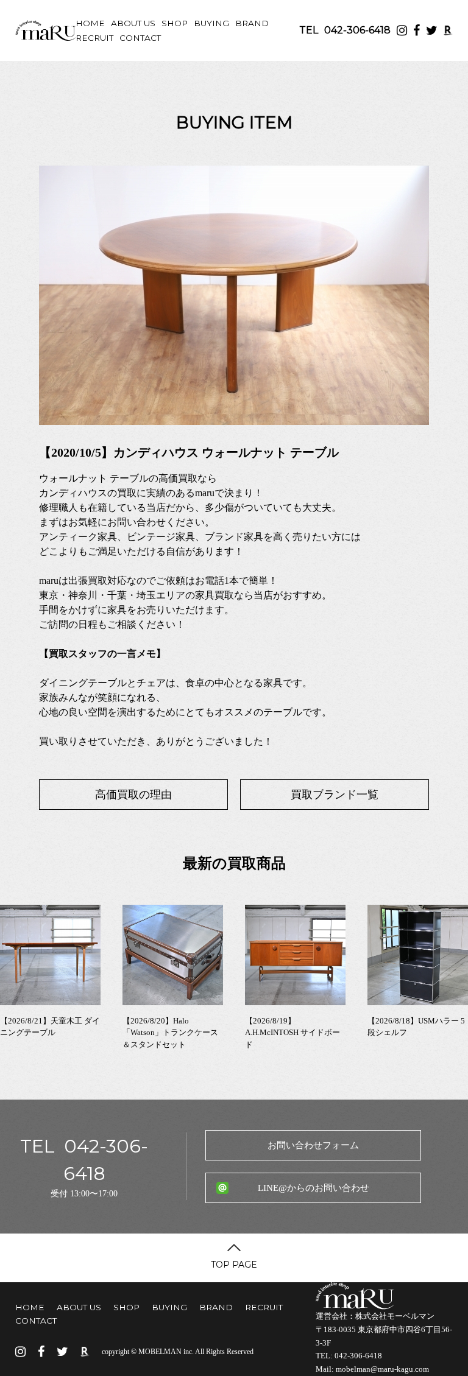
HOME (90, 23)
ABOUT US (133, 23)
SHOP (174, 23)
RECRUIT (94, 38)
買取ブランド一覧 (334, 794)
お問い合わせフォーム (313, 1145)
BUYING (211, 23)
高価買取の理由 (133, 794)
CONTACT (140, 38)
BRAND (252, 23)
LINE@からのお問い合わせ (313, 1188)
